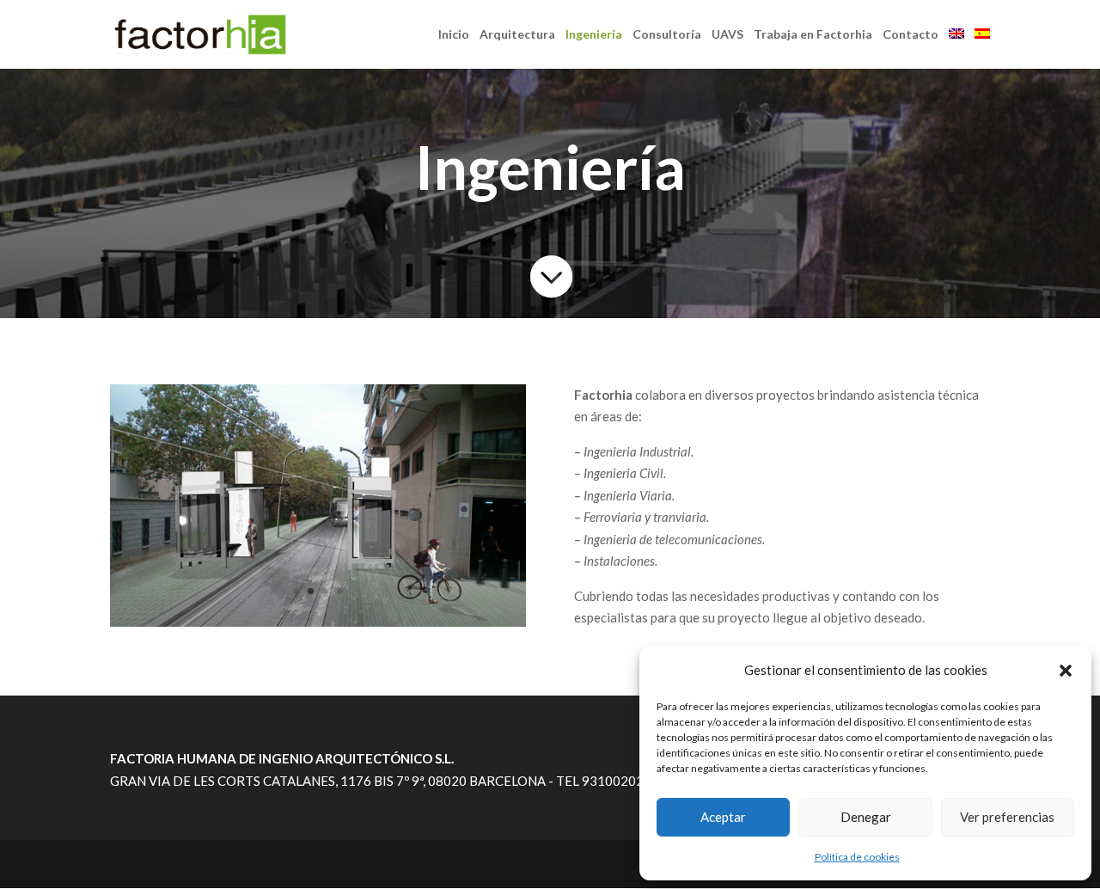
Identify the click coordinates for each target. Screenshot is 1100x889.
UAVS (727, 34)
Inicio (453, 34)
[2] (318, 621)
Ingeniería (593, 34)
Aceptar (723, 817)
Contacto (910, 34)
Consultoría (666, 34)
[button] (1065, 670)
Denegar (865, 817)
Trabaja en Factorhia (813, 34)
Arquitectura (517, 34)
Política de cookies (857, 856)
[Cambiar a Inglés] (956, 48)
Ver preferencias (1007, 817)
